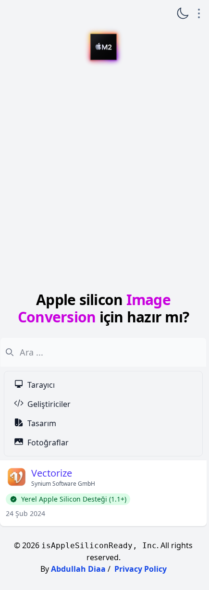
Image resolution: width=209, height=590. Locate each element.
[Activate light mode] (182, 13)
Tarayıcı (41, 385)
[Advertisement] (103, 179)
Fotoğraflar (48, 442)
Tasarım (41, 423)
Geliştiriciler (49, 404)
